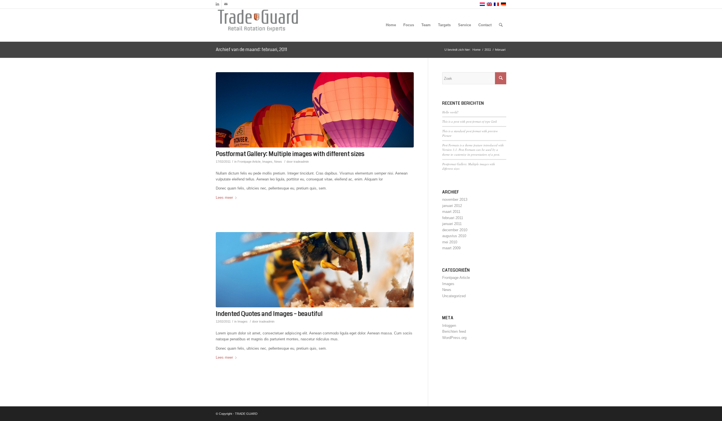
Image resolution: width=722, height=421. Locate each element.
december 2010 (454, 230)
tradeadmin (301, 161)
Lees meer (224, 197)
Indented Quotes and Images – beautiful (269, 314)
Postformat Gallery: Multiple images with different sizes (290, 154)
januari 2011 (452, 224)
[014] (315, 269)
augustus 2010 (454, 236)
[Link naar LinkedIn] (217, 4)
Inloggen (449, 325)
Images (267, 161)
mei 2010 (449, 242)
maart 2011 (451, 212)
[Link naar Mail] (226, 4)
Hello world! (450, 112)
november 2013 (454, 199)
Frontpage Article (249, 161)
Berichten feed (454, 331)
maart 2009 (451, 248)
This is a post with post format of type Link (469, 121)
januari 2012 (452, 206)
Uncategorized (454, 296)
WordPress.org (454, 338)
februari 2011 (452, 218)
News (278, 161)
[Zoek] (500, 25)
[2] (315, 109)
